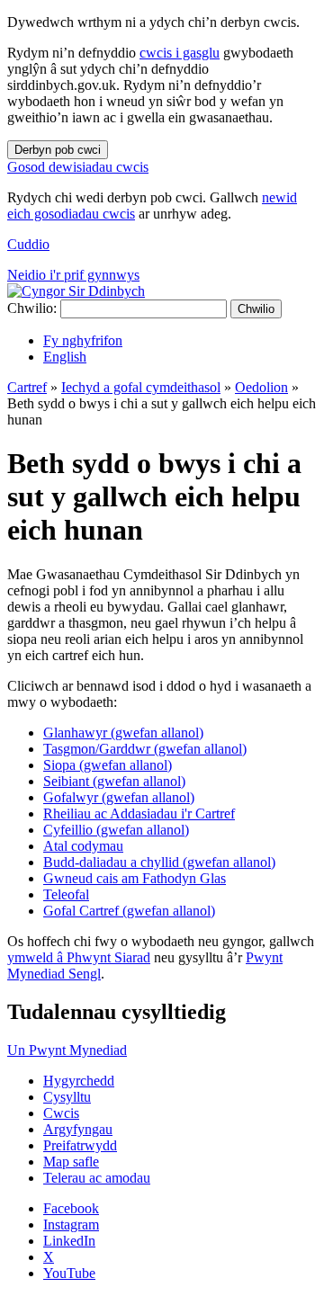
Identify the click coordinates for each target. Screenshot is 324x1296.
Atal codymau (83, 846)
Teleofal (66, 894)
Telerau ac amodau (96, 1177)
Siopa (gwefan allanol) (107, 765)
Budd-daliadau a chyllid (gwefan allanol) (159, 862)
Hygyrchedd (78, 1080)
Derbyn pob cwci (57, 149)
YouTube (69, 1273)
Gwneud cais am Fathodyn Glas (134, 878)
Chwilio (256, 309)
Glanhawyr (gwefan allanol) (123, 732)
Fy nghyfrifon (82, 340)
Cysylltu (67, 1096)
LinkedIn (69, 1240)
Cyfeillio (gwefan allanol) (116, 829)
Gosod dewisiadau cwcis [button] (77, 166)
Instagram (71, 1224)
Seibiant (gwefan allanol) (114, 781)
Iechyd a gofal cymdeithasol (140, 387)
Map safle (71, 1161)
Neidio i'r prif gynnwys (73, 274)
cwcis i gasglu (180, 52)
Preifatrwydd (80, 1145)
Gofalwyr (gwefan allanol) (118, 797)
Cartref (27, 387)
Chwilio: (32, 308)
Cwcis (61, 1113)
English (64, 356)
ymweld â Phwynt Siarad (78, 957)
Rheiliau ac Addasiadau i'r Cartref (139, 813)
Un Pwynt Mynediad (67, 1050)
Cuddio (28, 244)
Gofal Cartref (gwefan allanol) (129, 910)
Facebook (71, 1208)
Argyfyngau (77, 1129)
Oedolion (261, 387)
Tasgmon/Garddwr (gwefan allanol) (145, 748)
